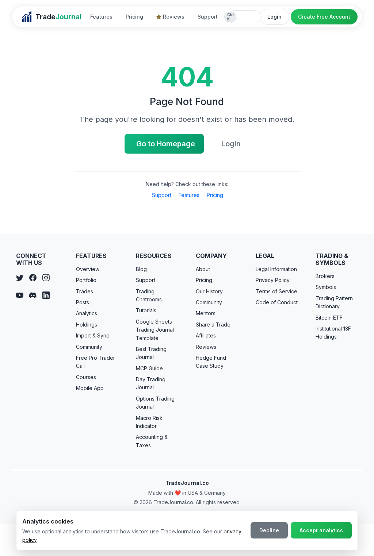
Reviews (173, 16)
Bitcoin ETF (329, 317)
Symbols (326, 287)
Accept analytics (321, 530)
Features (101, 16)
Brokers (325, 276)
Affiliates (206, 335)
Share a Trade (213, 324)
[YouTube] (19, 295)
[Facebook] (33, 278)
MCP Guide (149, 368)
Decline (269, 530)
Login (274, 16)
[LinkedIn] (46, 295)
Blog (141, 269)
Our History (209, 291)
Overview (87, 269)
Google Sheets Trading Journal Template (155, 329)
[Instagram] (46, 278)
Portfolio (86, 280)
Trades (84, 291)
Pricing (134, 16)
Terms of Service (276, 291)
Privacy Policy (273, 280)
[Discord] (33, 295)
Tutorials (146, 310)
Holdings (86, 324)
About (203, 269)
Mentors (205, 313)
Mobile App (90, 388)
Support (208, 16)
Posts (82, 302)
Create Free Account (324, 16)
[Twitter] (19, 278)
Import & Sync (92, 335)
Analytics (86, 313)
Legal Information (276, 269)
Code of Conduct (277, 302)
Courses (86, 377)
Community (89, 347)
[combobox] (245, 16)
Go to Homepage (165, 143)
